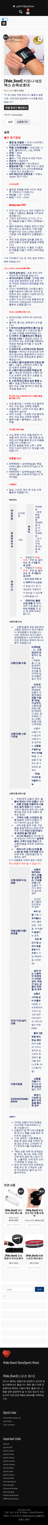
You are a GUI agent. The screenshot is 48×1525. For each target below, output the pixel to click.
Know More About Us (12, 1418)
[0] (27, 12)
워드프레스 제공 (24, 1510)
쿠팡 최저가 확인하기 (16, 107)
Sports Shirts (8, 1451)
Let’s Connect (9, 1425)
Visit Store (7, 1421)
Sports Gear (8, 1471)
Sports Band (17, 115)
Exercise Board (9, 1482)
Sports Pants (8, 1454)
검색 (39, 1289)
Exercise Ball (8, 1478)
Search (6, 1444)
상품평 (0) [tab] (22, 121)
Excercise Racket (10, 1488)
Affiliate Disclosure (11, 1499)
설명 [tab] (10, 121)
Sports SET (8, 1447)
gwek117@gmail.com (25, 6)
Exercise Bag (8, 1492)
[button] (40, 39)
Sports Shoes (8, 1458)
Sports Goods (9, 1461)
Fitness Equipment (11, 1495)
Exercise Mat (8, 1485)
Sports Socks (8, 1475)
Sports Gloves (9, 1464)
